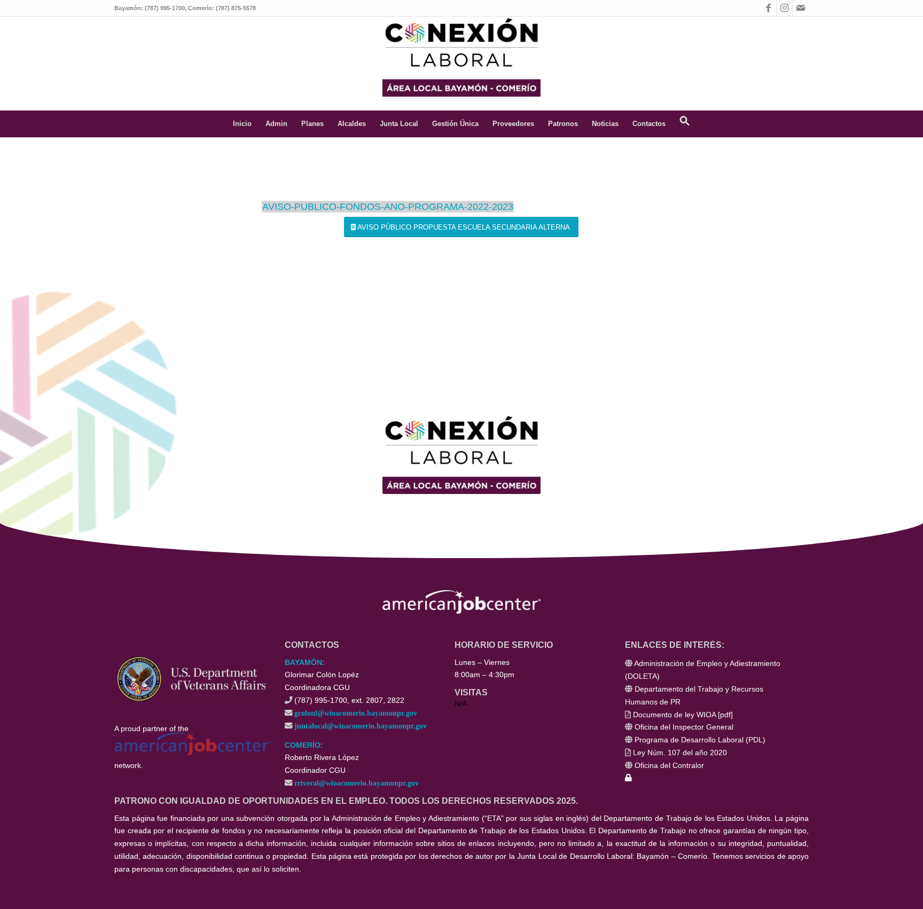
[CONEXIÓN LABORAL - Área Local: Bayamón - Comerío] (461, 57)
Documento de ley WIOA (674, 714)
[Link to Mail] (801, 8)
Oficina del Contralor (669, 765)
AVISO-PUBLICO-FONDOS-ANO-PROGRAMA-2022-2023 (387, 206)
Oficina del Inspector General (684, 727)
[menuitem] (242, 124)
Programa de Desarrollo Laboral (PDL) (700, 739)
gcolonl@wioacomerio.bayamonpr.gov (355, 713)
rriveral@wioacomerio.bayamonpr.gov (356, 783)
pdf (725, 714)
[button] (684, 124)
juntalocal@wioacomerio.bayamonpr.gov (360, 726)
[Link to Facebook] (768, 8)
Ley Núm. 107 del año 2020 (680, 752)
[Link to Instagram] (784, 8)
